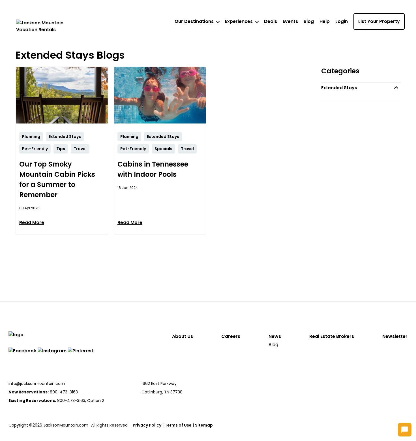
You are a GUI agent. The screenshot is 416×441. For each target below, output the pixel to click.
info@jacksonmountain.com (36, 383)
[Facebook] (22, 351)
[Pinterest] (80, 351)
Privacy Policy (147, 425)
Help (324, 21)
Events (290, 21)
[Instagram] (52, 351)
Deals (270, 21)
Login (341, 21)
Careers (230, 336)
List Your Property (379, 21)
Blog (309, 21)
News (275, 336)
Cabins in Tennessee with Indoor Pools (152, 169)
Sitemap (204, 425)
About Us (182, 336)
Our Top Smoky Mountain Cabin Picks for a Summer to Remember (57, 179)
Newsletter (395, 336)
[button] (360, 88)
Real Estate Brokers (331, 336)
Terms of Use (178, 425)
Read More (31, 222)
